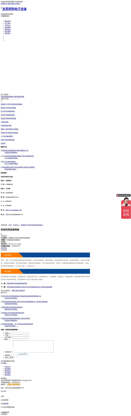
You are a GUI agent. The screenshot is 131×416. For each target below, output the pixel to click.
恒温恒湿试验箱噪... (11, 152)
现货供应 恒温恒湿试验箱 (9, 133)
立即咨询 (4, 248)
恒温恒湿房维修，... (11, 326)
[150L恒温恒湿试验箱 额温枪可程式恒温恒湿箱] (17, 156)
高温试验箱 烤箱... (11, 169)
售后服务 (8, 31)
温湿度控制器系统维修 (8, 118)
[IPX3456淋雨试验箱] (8, 161)
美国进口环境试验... (11, 315)
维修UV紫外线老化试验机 (9, 129)
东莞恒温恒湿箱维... (11, 304)
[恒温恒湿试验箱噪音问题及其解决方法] (14, 150)
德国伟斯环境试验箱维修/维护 (17, 283)
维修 (13, 290)
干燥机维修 (4, 122)
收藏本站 (4, 4)
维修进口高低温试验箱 (8, 108)
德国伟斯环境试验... (11, 309)
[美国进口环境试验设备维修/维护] (12, 313)
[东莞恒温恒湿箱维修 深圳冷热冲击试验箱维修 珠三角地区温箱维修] (24, 302)
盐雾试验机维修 (18, 96)
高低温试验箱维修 (7, 96)
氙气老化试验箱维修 (8, 111)
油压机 (3, 143)
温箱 (16, 290)
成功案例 (8, 27)
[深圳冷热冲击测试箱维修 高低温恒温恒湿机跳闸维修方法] (21, 296)
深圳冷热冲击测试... (11, 298)
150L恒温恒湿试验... (11, 158)
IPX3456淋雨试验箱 (11, 163)
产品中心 (8, 25)
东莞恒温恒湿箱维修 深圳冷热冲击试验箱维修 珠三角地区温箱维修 (29, 287)
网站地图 (11, 4)
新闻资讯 (8, 29)
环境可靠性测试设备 (8, 140)
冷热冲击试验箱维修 (8, 115)
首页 (10, 225)
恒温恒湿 (22, 290)
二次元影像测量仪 (7, 136)
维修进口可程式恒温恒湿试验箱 (11, 104)
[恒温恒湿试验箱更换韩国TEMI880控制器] (15, 318)
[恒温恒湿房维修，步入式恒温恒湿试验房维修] (17, 324)
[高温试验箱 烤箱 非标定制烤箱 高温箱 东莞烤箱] (18, 167)
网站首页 (8, 21)
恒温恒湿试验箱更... (11, 320)
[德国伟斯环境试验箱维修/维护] (12, 307)
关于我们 (8, 23)
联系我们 (17, 4)
